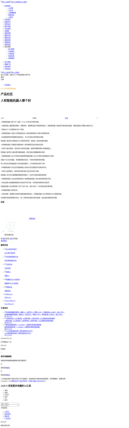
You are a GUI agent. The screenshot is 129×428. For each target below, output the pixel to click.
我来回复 (32, 218)
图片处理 (8, 26)
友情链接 (11, 58)
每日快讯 (11, 56)
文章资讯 (8, 6)
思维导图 (8, 33)
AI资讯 (10, 17)
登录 (4, 238)
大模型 (7, 31)
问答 (66, 118)
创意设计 (8, 24)
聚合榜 (7, 416)
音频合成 (8, 44)
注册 (10, 238)
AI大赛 (10, 8)
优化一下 (27, 381)
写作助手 (8, 19)
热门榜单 (11, 49)
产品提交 (11, 51)
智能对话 (8, 35)
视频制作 (8, 42)
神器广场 (8, 64)
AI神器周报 (12, 12)
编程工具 (8, 37)
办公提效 (8, 28)
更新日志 (11, 15)
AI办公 (7, 411)
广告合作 (21, 381)
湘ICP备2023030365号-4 (38, 381)
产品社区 (11, 53)
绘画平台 (8, 22)
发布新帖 (4, 241)
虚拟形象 (8, 40)
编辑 (10, 356)
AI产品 (10, 10)
